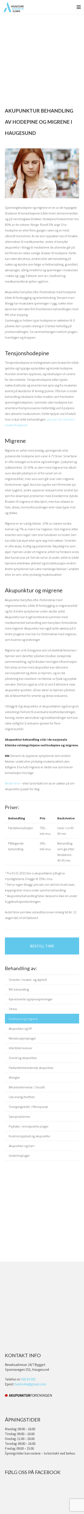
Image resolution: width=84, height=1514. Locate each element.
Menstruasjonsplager (22, 1038)
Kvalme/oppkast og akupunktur (29, 1136)
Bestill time (12, 783)
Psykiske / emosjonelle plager (29, 1126)
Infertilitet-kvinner (20, 1048)
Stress (13, 1009)
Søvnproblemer (19, 1117)
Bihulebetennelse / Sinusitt (27, 1087)
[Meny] (78, 7)
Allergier (14, 1077)
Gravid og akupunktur (23, 1058)
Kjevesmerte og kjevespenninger (31, 999)
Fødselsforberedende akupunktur (31, 1068)
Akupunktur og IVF (20, 1029)
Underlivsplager (19, 1156)
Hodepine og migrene (23, 1019)
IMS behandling (19, 989)
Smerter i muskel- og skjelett (28, 980)
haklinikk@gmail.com (30, 1384)
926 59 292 (28, 1379)
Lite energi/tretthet (21, 1097)
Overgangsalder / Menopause (28, 1107)
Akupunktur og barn (21, 1146)
